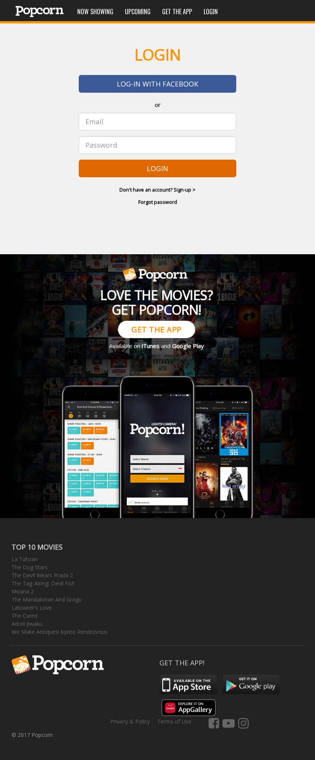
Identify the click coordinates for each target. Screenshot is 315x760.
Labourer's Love (32, 607)
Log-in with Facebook (157, 83)
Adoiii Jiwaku (27, 623)
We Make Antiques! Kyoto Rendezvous (60, 631)
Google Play (188, 346)
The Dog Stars (30, 567)
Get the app (177, 11)
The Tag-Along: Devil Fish (43, 583)
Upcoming (138, 11)
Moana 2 (23, 591)
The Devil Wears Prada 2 (42, 575)
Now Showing (95, 11)
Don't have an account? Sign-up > (157, 189)
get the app (156, 329)
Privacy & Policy (130, 721)
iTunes (150, 346)
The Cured (24, 615)
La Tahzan (25, 559)
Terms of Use (174, 721)
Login (211, 11)
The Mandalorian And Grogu (47, 599)
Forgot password (157, 201)
